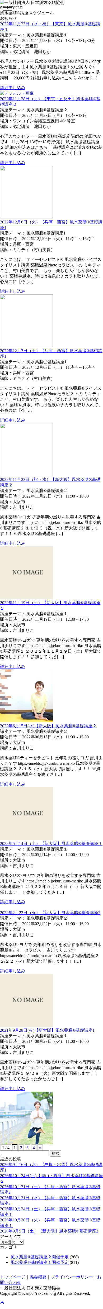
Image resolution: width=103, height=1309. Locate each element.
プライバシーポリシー (72, 1277)
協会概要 (38, 1277)
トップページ (12, 1277)
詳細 (4, 87)
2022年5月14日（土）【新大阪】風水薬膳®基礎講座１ (51, 843)
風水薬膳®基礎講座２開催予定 (40, 1257)
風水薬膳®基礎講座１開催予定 (40, 1262)
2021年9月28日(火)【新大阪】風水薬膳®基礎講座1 (47, 1030)
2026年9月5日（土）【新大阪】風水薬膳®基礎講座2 (49, 1231)
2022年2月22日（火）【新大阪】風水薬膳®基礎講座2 (50, 912)
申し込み (16, 87)
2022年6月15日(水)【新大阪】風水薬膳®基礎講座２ (48, 726)
